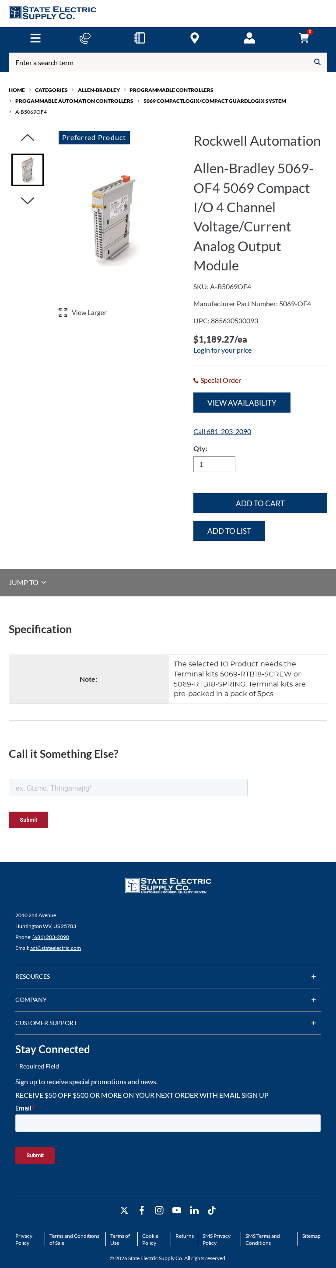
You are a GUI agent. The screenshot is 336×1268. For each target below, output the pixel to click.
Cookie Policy (150, 1239)
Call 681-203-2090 (222, 431)
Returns (184, 1236)
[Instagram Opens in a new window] (159, 1210)
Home (17, 90)
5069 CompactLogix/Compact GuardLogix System (215, 101)
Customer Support (46, 1022)
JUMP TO (24, 582)
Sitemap (311, 1236)
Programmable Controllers (172, 90)
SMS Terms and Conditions (262, 1239)
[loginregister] (249, 38)
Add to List (229, 531)
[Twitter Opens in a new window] (124, 1210)
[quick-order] (139, 38)
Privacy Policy (23, 1239)
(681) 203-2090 (50, 937)
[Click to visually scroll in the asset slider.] (27, 138)
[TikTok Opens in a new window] (211, 1210)
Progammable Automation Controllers (74, 101)
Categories (51, 90)
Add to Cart (260, 503)
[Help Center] (85, 38)
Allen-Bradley (99, 90)
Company (31, 999)
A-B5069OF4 (31, 112)
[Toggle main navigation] (35, 38)
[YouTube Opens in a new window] (176, 1210)
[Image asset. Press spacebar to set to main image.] (27, 170)
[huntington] (195, 38)
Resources (32, 976)
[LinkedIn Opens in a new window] (194, 1210)
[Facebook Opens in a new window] (141, 1210)
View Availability (241, 402)
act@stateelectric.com (55, 948)
